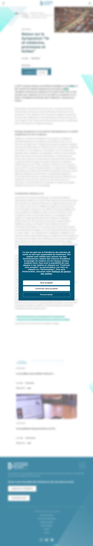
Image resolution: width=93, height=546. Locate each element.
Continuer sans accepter (46, 289)
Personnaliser (46, 295)
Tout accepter (46, 283)
